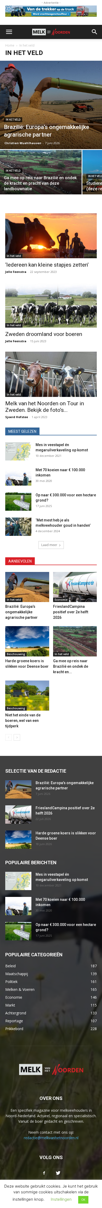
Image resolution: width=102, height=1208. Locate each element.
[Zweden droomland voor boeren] (51, 305)
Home (9, 45)
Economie (61, 600)
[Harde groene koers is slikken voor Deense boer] (27, 641)
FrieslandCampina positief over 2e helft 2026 (70, 612)
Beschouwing (16, 654)
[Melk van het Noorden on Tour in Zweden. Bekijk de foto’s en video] (51, 374)
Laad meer (49, 545)
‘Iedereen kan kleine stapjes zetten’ (47, 265)
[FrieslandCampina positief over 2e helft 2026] (75, 587)
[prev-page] (8, 737)
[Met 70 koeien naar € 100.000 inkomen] (18, 476)
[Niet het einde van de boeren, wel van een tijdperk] (27, 696)
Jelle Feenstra (15, 272)
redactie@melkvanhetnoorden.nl (51, 1137)
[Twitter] (58, 1173)
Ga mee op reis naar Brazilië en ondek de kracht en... (70, 666)
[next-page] (17, 737)
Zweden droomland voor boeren (43, 334)
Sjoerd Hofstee (16, 417)
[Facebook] (44, 1173)
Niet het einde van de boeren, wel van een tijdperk (23, 720)
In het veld (13, 119)
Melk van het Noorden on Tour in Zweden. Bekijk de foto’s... (44, 406)
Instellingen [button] (61, 1199)
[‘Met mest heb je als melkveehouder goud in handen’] (18, 527)
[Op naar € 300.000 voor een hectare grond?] (18, 501)
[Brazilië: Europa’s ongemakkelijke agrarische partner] (51, 105)
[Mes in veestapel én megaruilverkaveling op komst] (18, 451)
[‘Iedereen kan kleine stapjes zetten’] (51, 236)
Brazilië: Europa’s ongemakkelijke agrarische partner (21, 612)
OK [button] (83, 1199)
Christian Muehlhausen (22, 143)
